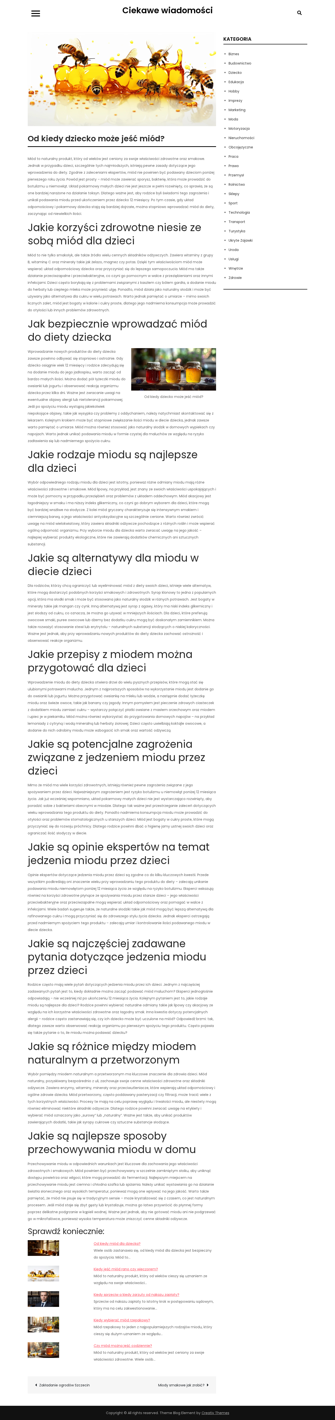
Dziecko (235, 72)
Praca (233, 156)
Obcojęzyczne (241, 147)
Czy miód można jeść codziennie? (123, 1345)
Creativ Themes (215, 1412)
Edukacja (236, 81)
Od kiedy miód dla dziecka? (117, 1243)
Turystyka (237, 231)
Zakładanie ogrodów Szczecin (64, 1385)
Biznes (234, 54)
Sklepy (234, 193)
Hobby (234, 91)
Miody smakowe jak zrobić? (181, 1385)
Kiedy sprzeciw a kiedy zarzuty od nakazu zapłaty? (136, 1294)
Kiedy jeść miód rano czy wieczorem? (126, 1269)
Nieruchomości (241, 137)
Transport (237, 221)
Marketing (237, 109)
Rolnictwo (237, 184)
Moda (233, 119)
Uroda (234, 249)
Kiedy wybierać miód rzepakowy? (122, 1320)
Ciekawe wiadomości (167, 10)
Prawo (234, 165)
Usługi (234, 259)
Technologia (239, 212)
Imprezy (235, 100)
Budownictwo (240, 63)
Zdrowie (235, 277)
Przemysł (236, 175)
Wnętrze (236, 268)
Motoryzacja (239, 128)
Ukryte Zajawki (241, 240)
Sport (233, 203)
